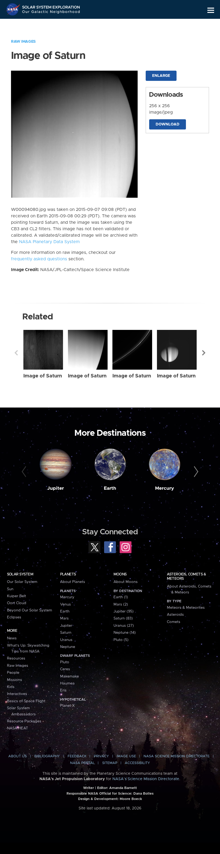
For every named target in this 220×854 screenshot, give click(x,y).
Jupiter (55, 488)
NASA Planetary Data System (49, 242)
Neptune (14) (124, 633)
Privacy (101, 756)
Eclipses (14, 617)
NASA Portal (82, 763)
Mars (64, 618)
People (13, 673)
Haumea (67, 683)
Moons (120, 574)
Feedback (77, 756)
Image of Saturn (42, 376)
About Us (17, 756)
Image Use (126, 756)
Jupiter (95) (123, 611)
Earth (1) (120, 597)
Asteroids (175, 615)
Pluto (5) (121, 640)
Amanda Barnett (123, 788)
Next (204, 352)
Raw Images (23, 42)
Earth (110, 488)
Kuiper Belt (16, 596)
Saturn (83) (123, 618)
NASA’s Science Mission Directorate (145, 779)
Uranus (66, 640)
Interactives (17, 694)
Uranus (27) (123, 626)
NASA (13, 9)
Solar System (20, 574)
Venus (65, 604)
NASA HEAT (17, 728)
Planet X (67, 706)
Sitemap (109, 763)
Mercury (164, 488)
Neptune (67, 647)
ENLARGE (161, 76)
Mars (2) (120, 604)
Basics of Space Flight (26, 701)
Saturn (65, 633)
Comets (173, 622)
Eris (63, 690)
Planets (68, 574)
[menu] (211, 10)
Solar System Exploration (51, 6)
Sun (10, 589)
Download (167, 124)
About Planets (72, 582)
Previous (16, 352)
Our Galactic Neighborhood (51, 12)
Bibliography (47, 756)
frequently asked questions (39, 259)
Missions (14, 680)
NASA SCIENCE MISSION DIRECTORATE (177, 756)
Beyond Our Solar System (29, 610)
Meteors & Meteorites (186, 608)
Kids (10, 687)
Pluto (64, 662)
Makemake (69, 676)
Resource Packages (24, 721)
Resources (16, 658)
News (12, 638)
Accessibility (137, 763)
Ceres (65, 669)
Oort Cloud (16, 603)
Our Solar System (22, 582)
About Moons (125, 582)
